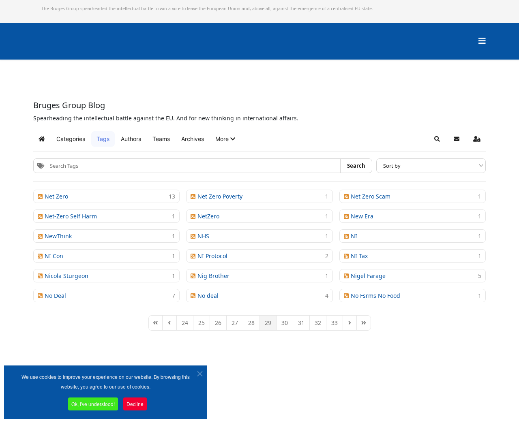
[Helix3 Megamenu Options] (482, 40)
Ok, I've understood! (93, 403)
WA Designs (283, 400)
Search (356, 165)
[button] (225, 139)
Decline (135, 403)
